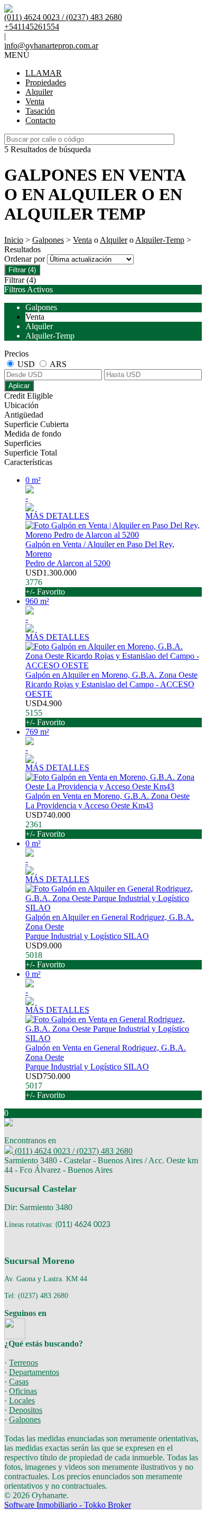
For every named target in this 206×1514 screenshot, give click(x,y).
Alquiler (39, 91)
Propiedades (45, 82)
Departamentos (34, 1372)
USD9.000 (45, 955)
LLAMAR (43, 72)
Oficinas (23, 1391)
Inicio (13, 239)
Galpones (48, 239)
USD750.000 (47, 1086)
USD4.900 (45, 713)
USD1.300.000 (51, 582)
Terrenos (23, 1362)
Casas (19, 1381)
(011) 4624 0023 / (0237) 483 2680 (73, 1150)
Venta (34, 101)
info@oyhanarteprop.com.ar (51, 45)
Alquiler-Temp (159, 239)
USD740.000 (47, 824)
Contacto (40, 120)
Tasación (40, 110)
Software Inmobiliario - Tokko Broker (67, 1504)
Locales (22, 1400)
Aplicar (19, 386)
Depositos (25, 1410)
